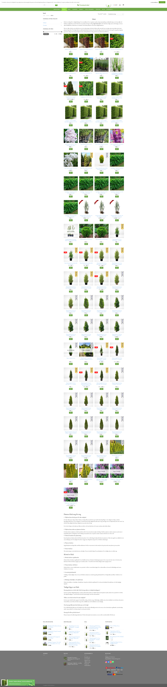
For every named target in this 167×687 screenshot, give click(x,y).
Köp (71, 54)
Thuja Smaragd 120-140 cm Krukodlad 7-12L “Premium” (101, 383)
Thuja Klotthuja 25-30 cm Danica (86, 239)
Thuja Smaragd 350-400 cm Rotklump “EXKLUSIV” (102, 456)
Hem (44, 15)
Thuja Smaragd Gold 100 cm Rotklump (117, 456)
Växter (64, 9)
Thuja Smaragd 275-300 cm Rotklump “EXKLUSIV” (71, 456)
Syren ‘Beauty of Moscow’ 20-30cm (86, 145)
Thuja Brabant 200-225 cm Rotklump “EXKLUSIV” (71, 335)
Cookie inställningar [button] (154, 2)
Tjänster (98, 9)
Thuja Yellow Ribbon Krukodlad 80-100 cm (86, 169)
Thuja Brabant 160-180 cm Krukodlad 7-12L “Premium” (86, 287)
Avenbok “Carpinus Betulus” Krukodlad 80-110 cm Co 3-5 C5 (117, 121)
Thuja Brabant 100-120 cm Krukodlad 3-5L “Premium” (102, 263)
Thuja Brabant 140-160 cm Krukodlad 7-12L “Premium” (71, 287)
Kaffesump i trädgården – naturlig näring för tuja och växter (75, 663)
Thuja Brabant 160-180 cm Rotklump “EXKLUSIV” (101, 311)
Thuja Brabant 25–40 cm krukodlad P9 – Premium (116, 240)
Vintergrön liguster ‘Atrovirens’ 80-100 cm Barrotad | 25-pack (117, 216)
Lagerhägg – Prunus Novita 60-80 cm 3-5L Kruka (117, 192)
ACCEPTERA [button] (162, 2)
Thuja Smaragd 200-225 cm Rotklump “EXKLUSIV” (86, 432)
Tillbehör (74, 9)
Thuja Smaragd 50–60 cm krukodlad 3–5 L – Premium (71, 383)
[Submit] (56, 5)
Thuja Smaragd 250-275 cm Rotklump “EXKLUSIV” (117, 432)
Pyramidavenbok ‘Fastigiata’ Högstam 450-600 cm (71, 97)
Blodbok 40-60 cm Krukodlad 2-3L (86, 49)
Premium (45, 25)
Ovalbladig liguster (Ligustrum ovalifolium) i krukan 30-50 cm (116, 74)
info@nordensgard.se (116, 658)
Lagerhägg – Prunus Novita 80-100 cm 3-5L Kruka (71, 216)
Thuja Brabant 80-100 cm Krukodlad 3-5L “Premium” (102, 287)
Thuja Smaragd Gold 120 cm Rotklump (71, 480)
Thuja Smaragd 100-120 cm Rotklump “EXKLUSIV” (117, 383)
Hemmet (81, 9)
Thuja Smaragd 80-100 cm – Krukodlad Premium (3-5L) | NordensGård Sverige (86, 384)
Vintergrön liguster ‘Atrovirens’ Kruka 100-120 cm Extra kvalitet (71, 240)
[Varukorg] (123, 4)
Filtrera (46, 34)
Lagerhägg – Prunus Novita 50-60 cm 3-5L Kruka (117, 169)
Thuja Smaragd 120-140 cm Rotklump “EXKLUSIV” (71, 408)
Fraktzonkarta (87, 665)
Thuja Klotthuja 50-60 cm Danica (102, 239)
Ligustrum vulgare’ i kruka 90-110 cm (102, 74)
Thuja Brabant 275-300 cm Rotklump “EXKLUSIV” (117, 335)
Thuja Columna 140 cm (71, 358)
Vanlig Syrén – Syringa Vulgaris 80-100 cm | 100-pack (70, 503)
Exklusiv (44, 22)
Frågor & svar (87, 660)
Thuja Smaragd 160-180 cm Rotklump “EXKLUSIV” (117, 408)
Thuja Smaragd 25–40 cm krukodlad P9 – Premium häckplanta (101, 359)
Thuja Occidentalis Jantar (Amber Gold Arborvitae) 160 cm (102, 169)
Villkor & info (87, 662)
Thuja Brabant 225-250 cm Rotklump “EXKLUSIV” (86, 335)
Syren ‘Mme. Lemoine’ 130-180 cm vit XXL (70, 169)
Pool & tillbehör (89, 9)
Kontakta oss (87, 657)
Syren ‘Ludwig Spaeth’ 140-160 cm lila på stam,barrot (117, 145)
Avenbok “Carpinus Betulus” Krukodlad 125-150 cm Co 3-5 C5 (86, 121)
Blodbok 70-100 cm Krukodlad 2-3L (101, 50)
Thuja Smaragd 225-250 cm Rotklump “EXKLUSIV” (102, 432)
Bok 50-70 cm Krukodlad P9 (71, 73)
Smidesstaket (57, 9)
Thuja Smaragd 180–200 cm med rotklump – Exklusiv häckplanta (71, 432)
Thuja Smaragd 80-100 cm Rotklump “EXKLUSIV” (86, 408)
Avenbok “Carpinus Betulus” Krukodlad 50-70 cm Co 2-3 (117, 97)
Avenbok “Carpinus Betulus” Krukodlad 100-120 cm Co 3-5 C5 (71, 121)
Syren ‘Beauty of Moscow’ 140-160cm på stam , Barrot (71, 145)
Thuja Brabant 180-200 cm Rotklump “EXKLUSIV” (117, 311)
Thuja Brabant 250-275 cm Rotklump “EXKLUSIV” (101, 335)
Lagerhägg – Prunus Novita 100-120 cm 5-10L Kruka (71, 192)
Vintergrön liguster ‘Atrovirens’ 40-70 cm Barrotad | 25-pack (86, 216)
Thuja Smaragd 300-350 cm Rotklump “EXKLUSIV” (86, 456)
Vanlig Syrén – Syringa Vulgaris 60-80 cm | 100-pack (117, 480)
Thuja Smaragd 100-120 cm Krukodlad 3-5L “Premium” (117, 358)
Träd (69, 9)
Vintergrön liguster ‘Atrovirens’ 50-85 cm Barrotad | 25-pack (101, 216)
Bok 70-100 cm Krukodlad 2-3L (86, 73)
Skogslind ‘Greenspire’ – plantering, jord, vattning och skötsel (74, 659)
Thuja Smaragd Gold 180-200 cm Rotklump (86, 480)
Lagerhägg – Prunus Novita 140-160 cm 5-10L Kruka (102, 192)
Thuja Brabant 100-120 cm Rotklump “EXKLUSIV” (117, 287)
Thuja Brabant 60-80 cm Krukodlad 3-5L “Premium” (86, 263)
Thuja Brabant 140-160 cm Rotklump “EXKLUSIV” (86, 311)
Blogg (103, 9)
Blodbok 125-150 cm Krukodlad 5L (71, 50)
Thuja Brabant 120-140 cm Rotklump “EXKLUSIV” (71, 311)
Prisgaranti (86, 663)
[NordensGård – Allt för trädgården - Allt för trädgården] (83, 5)
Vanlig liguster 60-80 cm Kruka (86, 97)
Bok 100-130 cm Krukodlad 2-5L (117, 49)
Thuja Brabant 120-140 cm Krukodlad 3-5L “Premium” (117, 263)
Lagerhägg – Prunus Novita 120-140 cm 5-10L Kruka (86, 192)
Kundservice (109, 9)
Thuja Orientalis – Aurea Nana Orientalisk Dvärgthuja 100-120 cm (86, 358)
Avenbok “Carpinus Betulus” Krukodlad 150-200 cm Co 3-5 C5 (101, 121)
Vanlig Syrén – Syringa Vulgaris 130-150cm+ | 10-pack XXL (101, 480)
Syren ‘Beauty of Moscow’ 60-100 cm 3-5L (101, 145)
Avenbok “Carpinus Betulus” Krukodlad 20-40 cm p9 (101, 97)
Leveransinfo (87, 658)
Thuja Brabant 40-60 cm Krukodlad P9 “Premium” (70, 263)
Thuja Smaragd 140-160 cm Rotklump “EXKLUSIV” (102, 408)
